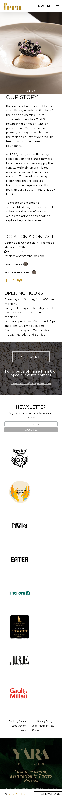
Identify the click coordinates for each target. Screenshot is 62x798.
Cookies (36, 730)
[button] (31, 356)
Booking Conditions (20, 721)
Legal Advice (18, 725)
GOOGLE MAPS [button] (13, 264)
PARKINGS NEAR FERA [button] (17, 272)
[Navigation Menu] (57, 6)
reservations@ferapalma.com (24, 255)
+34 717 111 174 (16, 251)
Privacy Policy (45, 721)
